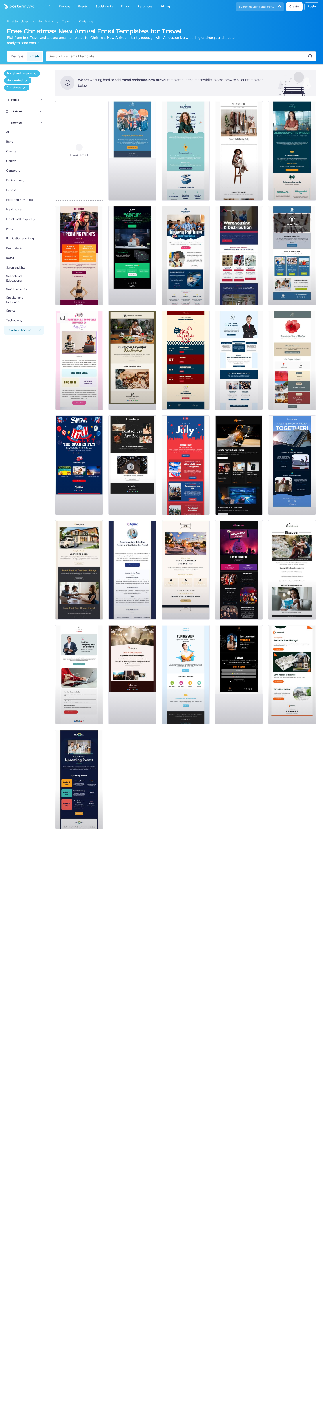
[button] (41, 100)
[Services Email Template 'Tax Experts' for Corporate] (79, 674)
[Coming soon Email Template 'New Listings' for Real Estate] (79, 570)
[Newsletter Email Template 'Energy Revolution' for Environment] (292, 465)
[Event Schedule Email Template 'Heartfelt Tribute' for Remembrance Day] (292, 360)
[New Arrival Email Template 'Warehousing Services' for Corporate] (239, 255)
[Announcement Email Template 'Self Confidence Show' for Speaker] (239, 674)
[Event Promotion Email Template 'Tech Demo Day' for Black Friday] (132, 255)
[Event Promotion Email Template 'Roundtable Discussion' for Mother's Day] (79, 360)
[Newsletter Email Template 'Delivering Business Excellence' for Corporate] (239, 360)
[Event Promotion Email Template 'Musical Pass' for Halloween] (239, 570)
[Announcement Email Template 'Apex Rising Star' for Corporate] (132, 570)
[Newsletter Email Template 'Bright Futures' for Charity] (186, 255)
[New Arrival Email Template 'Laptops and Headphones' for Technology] (239, 465)
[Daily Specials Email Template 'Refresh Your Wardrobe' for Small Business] (239, 151)
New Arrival (45, 21)
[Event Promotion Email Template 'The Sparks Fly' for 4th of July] (79, 465)
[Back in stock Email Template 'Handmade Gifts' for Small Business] (132, 360)
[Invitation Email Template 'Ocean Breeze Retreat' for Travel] (292, 570)
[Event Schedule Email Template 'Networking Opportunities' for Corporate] (79, 779)
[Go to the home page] (18, 6)
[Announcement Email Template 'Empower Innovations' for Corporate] (186, 151)
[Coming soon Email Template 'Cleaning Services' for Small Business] (186, 674)
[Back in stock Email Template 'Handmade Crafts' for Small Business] (132, 465)
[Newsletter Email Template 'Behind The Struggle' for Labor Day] (292, 255)
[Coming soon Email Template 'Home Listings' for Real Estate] (292, 674)
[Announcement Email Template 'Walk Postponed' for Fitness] (132, 151)
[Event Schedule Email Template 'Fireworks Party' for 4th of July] (186, 465)
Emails (34, 56)
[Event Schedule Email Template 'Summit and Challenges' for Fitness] (79, 255)
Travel (66, 21)
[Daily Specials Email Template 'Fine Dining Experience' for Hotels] (186, 570)
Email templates (18, 21)
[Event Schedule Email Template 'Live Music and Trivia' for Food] (186, 360)
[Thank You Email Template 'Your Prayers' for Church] (132, 674)
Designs (17, 56)
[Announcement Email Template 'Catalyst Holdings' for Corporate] (292, 151)
